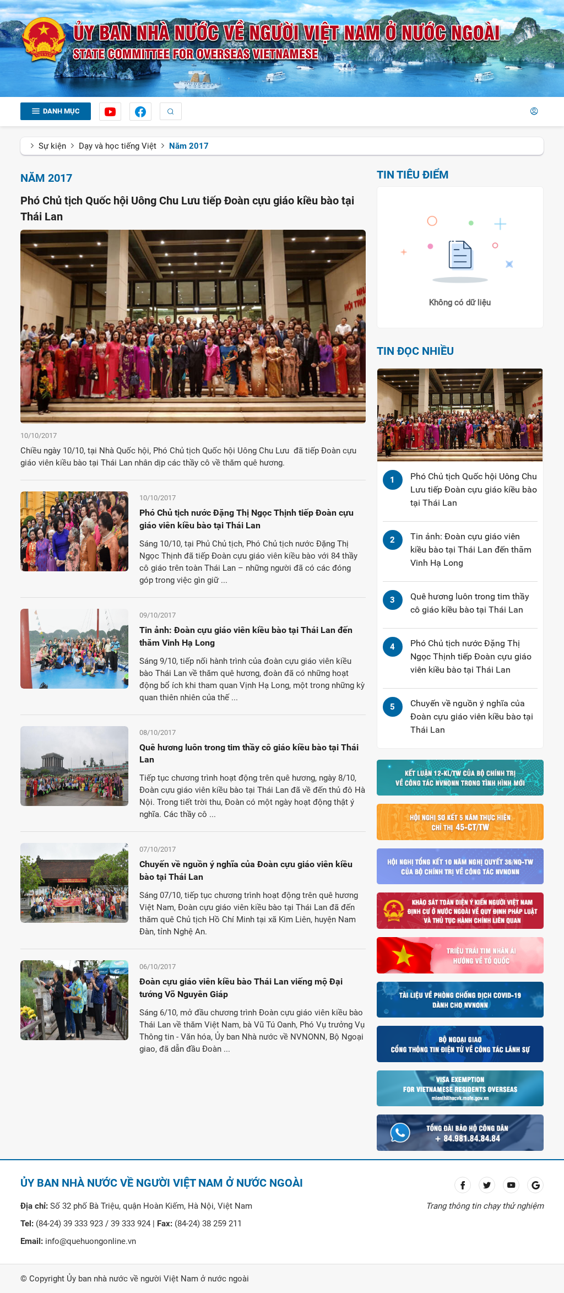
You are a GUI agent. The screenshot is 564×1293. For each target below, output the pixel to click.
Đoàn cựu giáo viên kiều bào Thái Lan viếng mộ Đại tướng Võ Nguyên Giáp (241, 987)
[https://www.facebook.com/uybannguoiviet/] (140, 111)
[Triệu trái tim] (460, 955)
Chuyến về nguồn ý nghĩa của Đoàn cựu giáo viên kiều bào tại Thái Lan (245, 870)
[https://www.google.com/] (535, 1185)
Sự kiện (52, 146)
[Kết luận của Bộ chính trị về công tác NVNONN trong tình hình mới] (460, 777)
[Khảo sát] (460, 910)
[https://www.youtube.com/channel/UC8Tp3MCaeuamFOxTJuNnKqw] (110, 111)
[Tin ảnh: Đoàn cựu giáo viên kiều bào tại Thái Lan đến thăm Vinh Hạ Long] (74, 648)
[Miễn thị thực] (460, 1087)
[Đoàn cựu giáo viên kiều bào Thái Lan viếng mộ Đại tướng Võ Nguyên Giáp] (74, 999)
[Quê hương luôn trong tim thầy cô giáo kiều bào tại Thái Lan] (74, 765)
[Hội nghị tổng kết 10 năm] (460, 866)
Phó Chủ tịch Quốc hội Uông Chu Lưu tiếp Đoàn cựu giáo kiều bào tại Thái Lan (473, 489)
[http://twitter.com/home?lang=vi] (487, 1185)
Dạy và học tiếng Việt (117, 146)
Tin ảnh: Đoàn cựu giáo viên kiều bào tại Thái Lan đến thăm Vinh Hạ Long (245, 636)
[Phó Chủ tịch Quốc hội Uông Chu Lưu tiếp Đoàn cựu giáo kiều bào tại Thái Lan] (193, 326)
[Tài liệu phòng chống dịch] (460, 999)
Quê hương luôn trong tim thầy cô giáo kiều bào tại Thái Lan (249, 753)
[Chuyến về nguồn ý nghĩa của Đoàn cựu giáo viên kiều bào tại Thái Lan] (74, 883)
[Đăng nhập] (534, 111)
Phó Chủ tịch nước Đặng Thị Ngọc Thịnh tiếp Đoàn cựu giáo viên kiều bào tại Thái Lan (246, 519)
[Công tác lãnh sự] (460, 1043)
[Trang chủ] (261, 40)
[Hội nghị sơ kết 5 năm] (460, 821)
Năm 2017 (189, 146)
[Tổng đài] (460, 1132)
